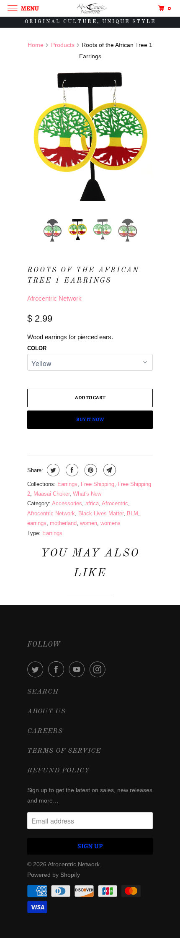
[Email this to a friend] (108, 470)
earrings (36, 523)
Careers (45, 731)
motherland (63, 523)
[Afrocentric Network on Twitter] (36, 669)
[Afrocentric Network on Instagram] (99, 669)
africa (92, 503)
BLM (132, 513)
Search (43, 692)
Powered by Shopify (53, 874)
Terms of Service (64, 751)
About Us (46, 711)
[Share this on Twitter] (52, 470)
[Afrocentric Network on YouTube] (78, 669)
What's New (87, 494)
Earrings (67, 484)
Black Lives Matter (100, 513)
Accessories (67, 503)
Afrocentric (115, 503)
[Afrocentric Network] (90, 8)
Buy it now (90, 419)
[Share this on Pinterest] (89, 470)
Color (36, 348)
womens (110, 523)
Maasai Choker (51, 494)
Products (63, 45)
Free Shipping (97, 484)
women (88, 523)
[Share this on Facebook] (71, 470)
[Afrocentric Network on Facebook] (57, 669)
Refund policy (58, 770)
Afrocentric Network (54, 298)
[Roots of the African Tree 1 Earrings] (90, 135)
